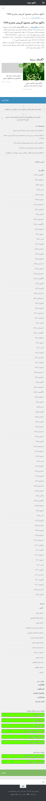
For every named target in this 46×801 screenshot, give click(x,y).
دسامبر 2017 (38, 540)
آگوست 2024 (38, 224)
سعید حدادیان (37, 652)
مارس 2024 (38, 249)
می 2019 (39, 461)
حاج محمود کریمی (36, 638)
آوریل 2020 (38, 412)
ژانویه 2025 (38, 199)
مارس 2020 (38, 417)
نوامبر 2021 (38, 318)
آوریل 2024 (38, 244)
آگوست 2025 (38, 175)
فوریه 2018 (38, 530)
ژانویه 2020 (38, 427)
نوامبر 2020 (38, 377)
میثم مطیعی (38, 667)
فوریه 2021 (38, 362)
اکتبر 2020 (39, 382)
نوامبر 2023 (38, 269)
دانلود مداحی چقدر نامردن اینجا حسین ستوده (27, 130)
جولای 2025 (38, 180)
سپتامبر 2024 (37, 219)
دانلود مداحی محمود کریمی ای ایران (30, 148)
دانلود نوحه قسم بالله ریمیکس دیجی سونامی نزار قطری (24, 153)
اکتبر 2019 (39, 441)
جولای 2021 (38, 338)
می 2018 (39, 515)
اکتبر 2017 (39, 550)
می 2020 (39, 407)
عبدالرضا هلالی (37, 662)
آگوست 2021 (38, 333)
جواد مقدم (39, 613)
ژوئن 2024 (39, 234)
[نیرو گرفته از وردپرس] (27, 794)
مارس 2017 (38, 575)
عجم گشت (40, 689)
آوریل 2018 (38, 520)
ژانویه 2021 (38, 367)
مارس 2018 (38, 525)
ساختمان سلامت (38, 693)
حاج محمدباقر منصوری (34, 633)
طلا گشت (41, 685)
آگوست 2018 (38, 501)
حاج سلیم (39, 623)
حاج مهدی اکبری (37, 643)
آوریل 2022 (38, 303)
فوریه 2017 (38, 580)
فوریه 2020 (38, 422)
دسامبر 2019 (38, 432)
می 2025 (39, 190)
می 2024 (39, 239)
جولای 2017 (38, 555)
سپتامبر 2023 (37, 274)
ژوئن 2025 (39, 185)
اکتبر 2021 (39, 323)
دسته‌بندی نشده (37, 647)
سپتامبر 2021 (37, 328)
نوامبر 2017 (38, 545)
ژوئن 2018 (39, 511)
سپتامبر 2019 (37, 446)
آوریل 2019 (38, 466)
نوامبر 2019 (38, 436)
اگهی (40, 608)
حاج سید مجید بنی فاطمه (34, 628)
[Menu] (43, 2)
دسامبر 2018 (38, 486)
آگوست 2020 (38, 392)
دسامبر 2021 (38, 313)
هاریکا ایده (41, 697)
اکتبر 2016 (39, 594)
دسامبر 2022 (38, 293)
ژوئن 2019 (39, 456)
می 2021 (39, 348)
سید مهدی (39, 657)
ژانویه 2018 (38, 535)
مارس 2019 (38, 471)
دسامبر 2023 (38, 264)
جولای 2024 (38, 229)
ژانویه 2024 (38, 259)
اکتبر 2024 (39, 214)
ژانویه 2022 (38, 308)
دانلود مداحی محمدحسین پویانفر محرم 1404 (27, 143)
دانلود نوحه (31, 2)
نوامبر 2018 (38, 491)
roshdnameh (35, 18)
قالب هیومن (13, 794)
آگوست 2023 (38, 278)
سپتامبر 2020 (37, 387)
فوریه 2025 (38, 195)
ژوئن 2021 (39, 343)
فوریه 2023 (38, 288)
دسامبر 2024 (38, 204)
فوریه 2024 (38, 254)
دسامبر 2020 (38, 372)
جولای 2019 (38, 451)
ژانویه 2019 (38, 481)
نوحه (3, 8)
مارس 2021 (38, 357)
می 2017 (39, 565)
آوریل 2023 (38, 283)
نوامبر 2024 (38, 209)
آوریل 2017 (38, 570)
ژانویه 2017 (38, 585)
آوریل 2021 (38, 353)
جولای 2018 (38, 506)
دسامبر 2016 (38, 590)
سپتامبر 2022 (37, 298)
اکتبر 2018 (39, 496)
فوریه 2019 (38, 476)
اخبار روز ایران (39, 701)
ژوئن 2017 (39, 560)
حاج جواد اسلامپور (36, 618)
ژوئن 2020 (39, 402)
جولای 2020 (38, 397)
